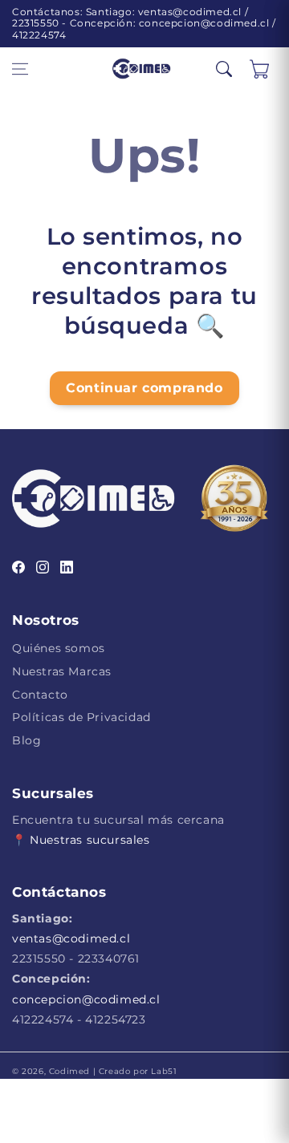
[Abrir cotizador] (259, 69)
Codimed (69, 1071)
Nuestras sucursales (89, 840)
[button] (20, 69)
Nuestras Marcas (62, 671)
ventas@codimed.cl (71, 938)
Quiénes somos (58, 648)
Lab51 (163, 1071)
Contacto (40, 694)
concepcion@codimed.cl (86, 999)
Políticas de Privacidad (81, 717)
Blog (26, 740)
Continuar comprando (144, 387)
